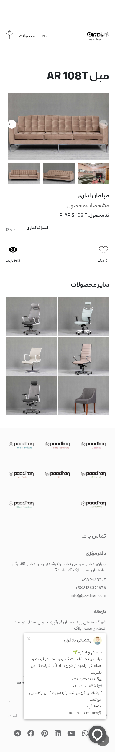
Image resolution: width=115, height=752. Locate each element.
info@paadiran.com (88, 592)
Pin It (10, 232)
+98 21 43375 (93, 576)
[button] (11, 125)
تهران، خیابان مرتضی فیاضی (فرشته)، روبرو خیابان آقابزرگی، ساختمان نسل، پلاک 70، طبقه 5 (58, 563)
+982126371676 (90, 584)
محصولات (27, 38)
